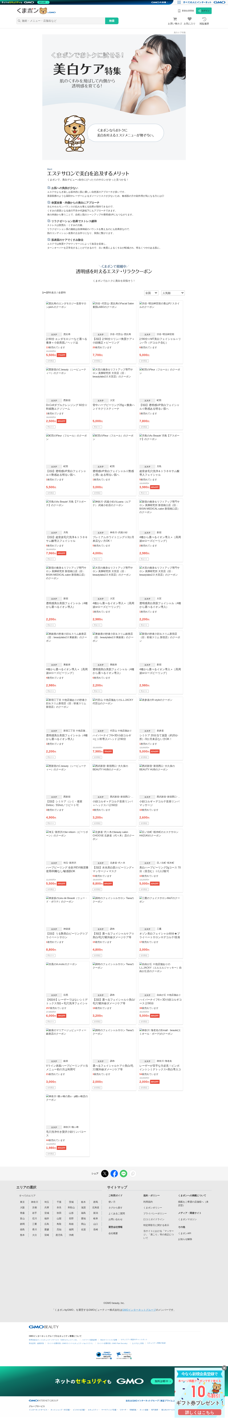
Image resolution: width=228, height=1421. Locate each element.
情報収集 (133, 1410)
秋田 (59, 1213)
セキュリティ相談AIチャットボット (134, 1339)
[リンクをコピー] (133, 1173)
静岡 (22, 1224)
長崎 (95, 1229)
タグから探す (115, 1207)
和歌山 (71, 1207)
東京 (22, 1202)
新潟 (95, 1213)
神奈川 (34, 1202)
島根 (71, 1224)
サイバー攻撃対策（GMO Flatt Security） (113, 1343)
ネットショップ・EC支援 (60, 1410)
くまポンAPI (184, 1233)
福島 (83, 1213)
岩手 (34, 1213)
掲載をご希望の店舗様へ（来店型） (193, 1203)
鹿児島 (59, 1235)
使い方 (112, 1201)
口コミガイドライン (153, 1219)
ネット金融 (144, 1410)
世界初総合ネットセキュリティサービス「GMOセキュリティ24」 (53, 1340)
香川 (34, 1229)
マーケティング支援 (108, 1410)
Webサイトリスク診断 (108, 1340)
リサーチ (123, 1410)
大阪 (22, 1207)
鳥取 (59, 1224)
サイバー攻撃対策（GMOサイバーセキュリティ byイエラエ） (70, 1343)
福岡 (71, 1229)
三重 (34, 1224)
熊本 (22, 1235)
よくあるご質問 (116, 1213)
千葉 (59, 1202)
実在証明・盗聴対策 (36, 1343)
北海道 (95, 1207)
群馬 (95, 1202)
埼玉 (46, 1202)
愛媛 (46, 1229)
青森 (22, 1213)
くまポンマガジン (187, 1219)
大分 (34, 1235)
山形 (71, 1213)
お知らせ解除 (185, 1239)
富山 (22, 1218)
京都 (34, 1207)
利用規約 (148, 1201)
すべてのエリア (27, 1195)
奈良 (59, 1207)
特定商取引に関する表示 (156, 1225)
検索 (112, 20)
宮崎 (46, 1235)
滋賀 (83, 1207)
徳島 (22, 1229)
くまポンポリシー (152, 1207)
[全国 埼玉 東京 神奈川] (151, 293)
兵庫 (46, 1207)
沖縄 (71, 1235)
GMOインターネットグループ (139, 1309)
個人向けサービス (168, 1410)
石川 (34, 1218)
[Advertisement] (134, 1270)
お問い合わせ (115, 1219)
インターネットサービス (38, 1410)
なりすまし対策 (138, 1343)
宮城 (46, 1213)
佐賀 (83, 1229)
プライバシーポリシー (155, 1213)
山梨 (59, 1218)
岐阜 (95, 1218)
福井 (46, 1218)
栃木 (83, 1202)
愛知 (83, 1218)
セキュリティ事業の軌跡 (156, 1343)
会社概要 (113, 1233)
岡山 (83, 1224)
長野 (71, 1218)
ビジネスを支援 (79, 1410)
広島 (46, 1224)
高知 (59, 1229)
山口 (95, 1224)
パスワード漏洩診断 (89, 1340)
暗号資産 (154, 1410)
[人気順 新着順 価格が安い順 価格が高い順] (173, 293)
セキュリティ (93, 1410)
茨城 (71, 1202)
